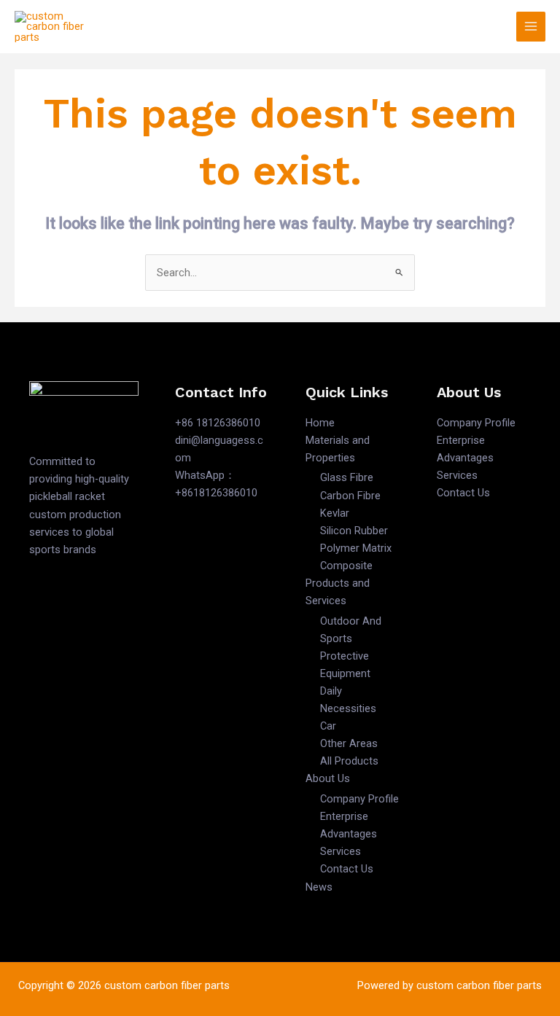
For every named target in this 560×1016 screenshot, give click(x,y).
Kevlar (334, 513)
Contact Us (346, 868)
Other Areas (349, 743)
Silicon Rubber (354, 530)
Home (320, 422)
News (319, 887)
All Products (349, 760)
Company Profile (359, 798)
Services (340, 851)
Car (328, 725)
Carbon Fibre (350, 495)
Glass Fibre (346, 477)
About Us (328, 778)
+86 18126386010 (217, 422)
